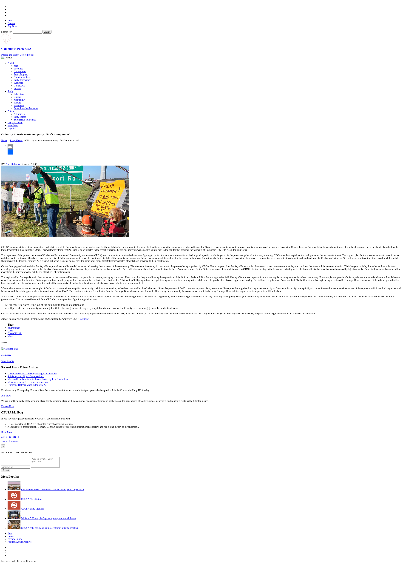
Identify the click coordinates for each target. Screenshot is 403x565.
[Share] (205, 152)
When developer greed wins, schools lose (28, 382)
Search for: (6, 31)
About (11, 63)
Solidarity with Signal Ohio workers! (26, 376)
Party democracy (22, 80)
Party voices (20, 116)
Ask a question (10, 437)
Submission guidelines (25, 119)
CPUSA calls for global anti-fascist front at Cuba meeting (49, 528)
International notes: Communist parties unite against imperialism (52, 489)
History (17, 102)
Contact (11, 536)
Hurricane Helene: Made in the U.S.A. (27, 385)
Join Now (6, 395)
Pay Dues (12, 26)
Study (10, 91)
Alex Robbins (13, 164)
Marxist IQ (19, 99)
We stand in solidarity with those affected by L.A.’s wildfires (38, 379)
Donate (11, 23)
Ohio (10, 330)
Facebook (83, 319)
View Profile (7, 361)
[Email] (205, 146)
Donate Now (7, 406)
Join (10, 20)
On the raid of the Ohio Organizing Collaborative (32, 373)
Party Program (21, 74)
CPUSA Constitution (31, 499)
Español (12, 128)
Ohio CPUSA (15, 333)
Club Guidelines (22, 77)
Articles (11, 111)
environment (14, 327)
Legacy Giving (15, 122)
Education (19, 94)
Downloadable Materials (26, 108)
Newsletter (13, 125)
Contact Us (19, 85)
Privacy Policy (15, 539)
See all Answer (10, 441)
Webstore (18, 82)
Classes (17, 97)
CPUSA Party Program (32, 508)
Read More (6, 432)
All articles (19, 114)
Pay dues (18, 68)
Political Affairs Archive (19, 541)
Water (10, 336)
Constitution (20, 71)
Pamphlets (19, 105)
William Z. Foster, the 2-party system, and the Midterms (48, 518)
